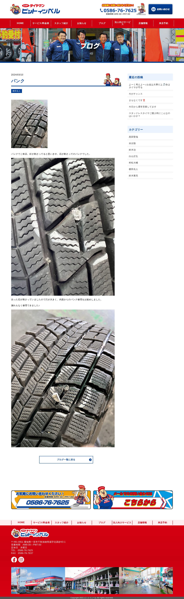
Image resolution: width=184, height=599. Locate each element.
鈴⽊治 (132, 150)
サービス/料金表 (40, 23)
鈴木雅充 (133, 175)
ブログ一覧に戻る (66, 459)
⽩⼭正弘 (133, 156)
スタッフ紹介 (61, 23)
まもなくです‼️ (137, 100)
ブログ (102, 23)
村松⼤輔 (133, 163)
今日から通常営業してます (142, 107)
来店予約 (163, 23)
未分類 (132, 143)
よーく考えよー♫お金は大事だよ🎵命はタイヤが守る (149, 86)
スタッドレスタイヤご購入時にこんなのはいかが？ (149, 114)
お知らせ (81, 23)
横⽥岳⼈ (17, 91)
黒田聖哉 (133, 137)
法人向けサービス (123, 23)
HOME (20, 23)
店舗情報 (143, 23)
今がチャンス (136, 94)
